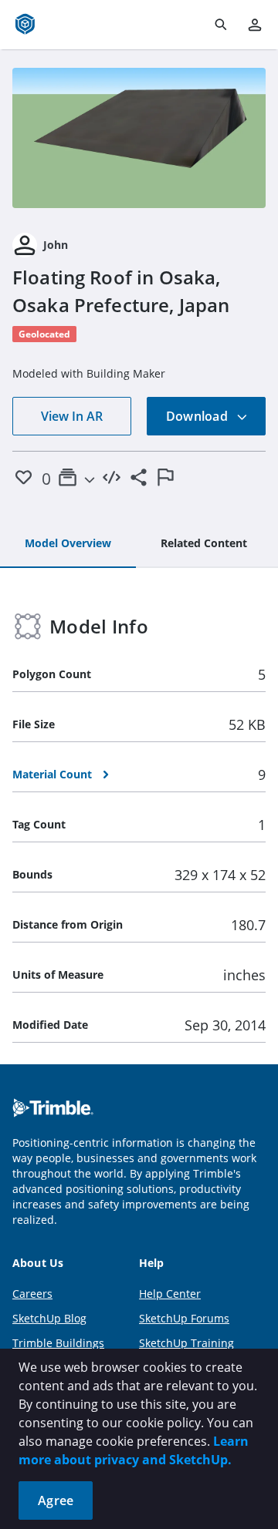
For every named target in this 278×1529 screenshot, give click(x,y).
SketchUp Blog (49, 1318)
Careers (32, 1293)
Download (198, 416)
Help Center (170, 1293)
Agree (55, 1500)
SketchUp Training (186, 1343)
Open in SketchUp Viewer (139, 137)
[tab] (68, 544)
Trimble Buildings (58, 1343)
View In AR (72, 416)
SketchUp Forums (184, 1318)
